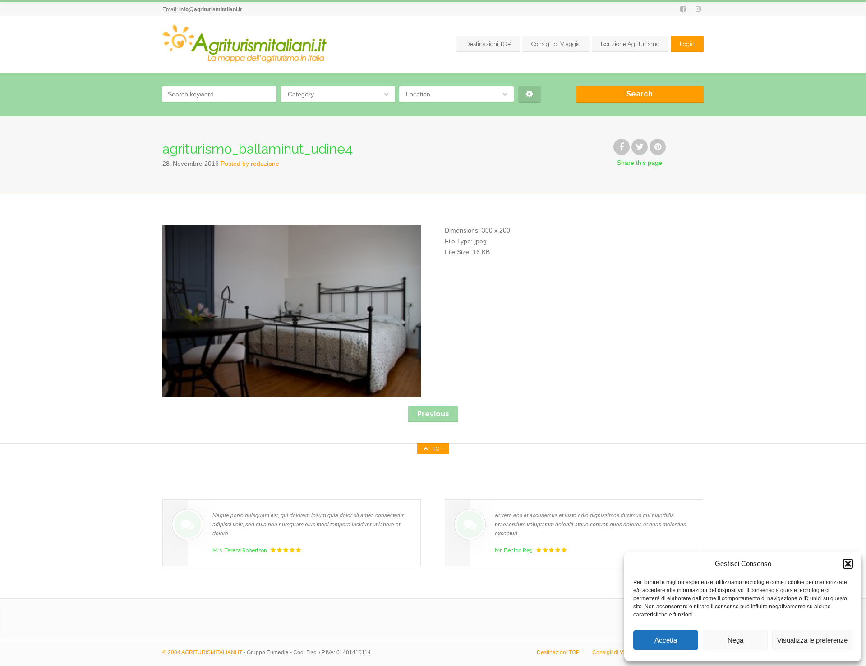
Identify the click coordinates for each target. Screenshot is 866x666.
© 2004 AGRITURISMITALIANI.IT (202, 652)
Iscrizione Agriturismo (630, 44)
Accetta (665, 640)
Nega (735, 640)
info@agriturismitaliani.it (210, 9)
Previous (433, 414)
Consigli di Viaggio (555, 44)
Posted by (250, 163)
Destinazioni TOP (488, 44)
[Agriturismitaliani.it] (246, 44)
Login (687, 44)
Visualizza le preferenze (812, 640)
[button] (847, 563)
